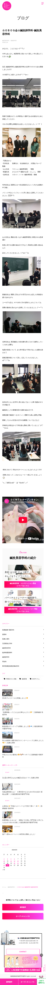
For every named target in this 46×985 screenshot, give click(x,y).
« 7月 (3, 870)
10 (4, 861)
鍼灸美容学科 (5, 40)
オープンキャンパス (27, 982)
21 (18, 863)
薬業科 (4, 634)
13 (14, 861)
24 (4, 865)
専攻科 (4, 661)
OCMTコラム (36, 679)
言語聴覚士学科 (7, 643)
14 (18, 861)
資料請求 (9, 982)
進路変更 (24, 679)
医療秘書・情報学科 (8, 630)
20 (14, 863)
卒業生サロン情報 (11, 679)
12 (11, 861)
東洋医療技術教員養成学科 (10, 666)
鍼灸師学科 (14, 40)
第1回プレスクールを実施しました (14, 698)
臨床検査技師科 (7, 652)
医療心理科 (5, 639)
